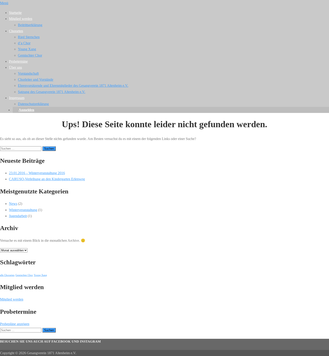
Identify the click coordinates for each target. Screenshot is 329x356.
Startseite (15, 13)
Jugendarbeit (18, 216)
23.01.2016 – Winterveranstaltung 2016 (37, 173)
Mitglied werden (20, 19)
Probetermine (18, 61)
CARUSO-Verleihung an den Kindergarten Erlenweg (47, 179)
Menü (4, 3)
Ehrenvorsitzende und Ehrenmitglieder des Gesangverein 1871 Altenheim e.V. (73, 85)
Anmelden (26, 110)
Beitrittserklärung (30, 25)
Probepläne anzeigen (14, 324)
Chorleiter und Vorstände (35, 79)
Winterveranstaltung (23, 210)
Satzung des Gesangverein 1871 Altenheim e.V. (51, 92)
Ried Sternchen (29, 37)
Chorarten (16, 31)
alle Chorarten (7, 275)
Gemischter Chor (30, 55)
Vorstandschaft (28, 73)
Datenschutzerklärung (33, 104)
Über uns (15, 67)
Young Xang (27, 49)
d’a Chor (24, 43)
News (13, 204)
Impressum (16, 98)
